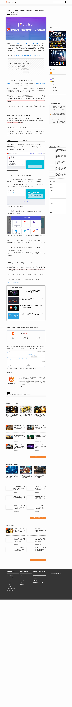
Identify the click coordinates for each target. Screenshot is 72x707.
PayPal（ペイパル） (35, 95)
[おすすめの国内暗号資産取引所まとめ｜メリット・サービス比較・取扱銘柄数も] (57, 66)
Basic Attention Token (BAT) (25, 332)
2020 (52, 203)
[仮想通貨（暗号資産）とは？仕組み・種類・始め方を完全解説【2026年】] (57, 142)
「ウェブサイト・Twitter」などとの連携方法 (21, 69)
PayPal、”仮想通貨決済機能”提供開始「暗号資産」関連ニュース (27, 55)
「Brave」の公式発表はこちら (14, 282)
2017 (52, 212)
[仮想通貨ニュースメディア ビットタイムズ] (11, 2)
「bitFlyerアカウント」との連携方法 (20, 68)
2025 (52, 187)
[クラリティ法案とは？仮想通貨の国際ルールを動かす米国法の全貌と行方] (57, 47)
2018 (52, 209)
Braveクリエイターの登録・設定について (20, 65)
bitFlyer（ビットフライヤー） (11, 394)
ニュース (8, 14)
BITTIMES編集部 (11, 383)
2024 (52, 190)
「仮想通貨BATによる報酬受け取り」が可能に (21, 63)
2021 (52, 200)
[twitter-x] (19, 386)
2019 (52, 206)
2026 (52, 184)
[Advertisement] (57, 17)
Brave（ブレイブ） (10, 83)
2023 (52, 193)
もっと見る (26, 71)
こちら (24, 131)
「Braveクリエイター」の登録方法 (20, 66)
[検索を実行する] (65, 2)
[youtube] (21, 386)
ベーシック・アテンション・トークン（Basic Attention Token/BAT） (24, 43)
